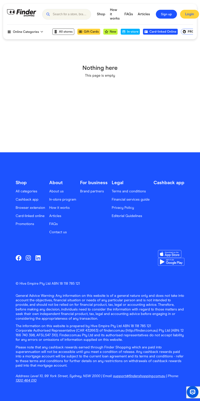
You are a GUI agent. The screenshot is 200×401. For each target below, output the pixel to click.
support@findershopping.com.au (139, 376)
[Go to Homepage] (21, 14)
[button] (48, 14)
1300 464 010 (26, 380)
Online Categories (26, 32)
